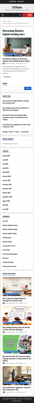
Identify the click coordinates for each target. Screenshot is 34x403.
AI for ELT (5, 221)
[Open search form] (20, 15)
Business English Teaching (11, 54)
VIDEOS (30, 15)
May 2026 (5, 164)
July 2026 (5, 160)
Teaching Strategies (8, 262)
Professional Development (10, 254)
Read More (8, 77)
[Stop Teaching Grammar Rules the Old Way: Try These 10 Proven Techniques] (17, 315)
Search (5, 84)
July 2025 (5, 205)
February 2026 (7, 176)
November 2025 (7, 189)
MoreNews (28, 399)
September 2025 (7, 197)
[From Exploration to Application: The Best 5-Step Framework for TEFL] (17, 375)
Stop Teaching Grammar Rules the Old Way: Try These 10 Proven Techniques (16, 109)
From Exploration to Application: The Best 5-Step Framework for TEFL (17, 388)
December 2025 (7, 184)
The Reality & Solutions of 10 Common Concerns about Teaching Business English (17, 46)
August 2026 (6, 156)
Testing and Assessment (9, 266)
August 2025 (6, 201)
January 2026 (6, 180)
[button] (3, 15)
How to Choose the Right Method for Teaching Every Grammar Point (14, 299)
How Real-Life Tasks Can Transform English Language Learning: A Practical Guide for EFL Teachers (15, 117)
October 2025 (6, 193)
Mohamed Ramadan (10, 63)
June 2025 (5, 209)
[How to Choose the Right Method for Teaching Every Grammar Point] (17, 286)
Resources (6, 258)
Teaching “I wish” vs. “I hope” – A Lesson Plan (16, 132)
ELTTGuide (17, 7)
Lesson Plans (6, 250)
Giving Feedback (7, 242)
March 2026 (6, 172)
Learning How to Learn (9, 246)
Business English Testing (9, 233)
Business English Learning (10, 225)
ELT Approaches (7, 238)
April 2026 (6, 168)
